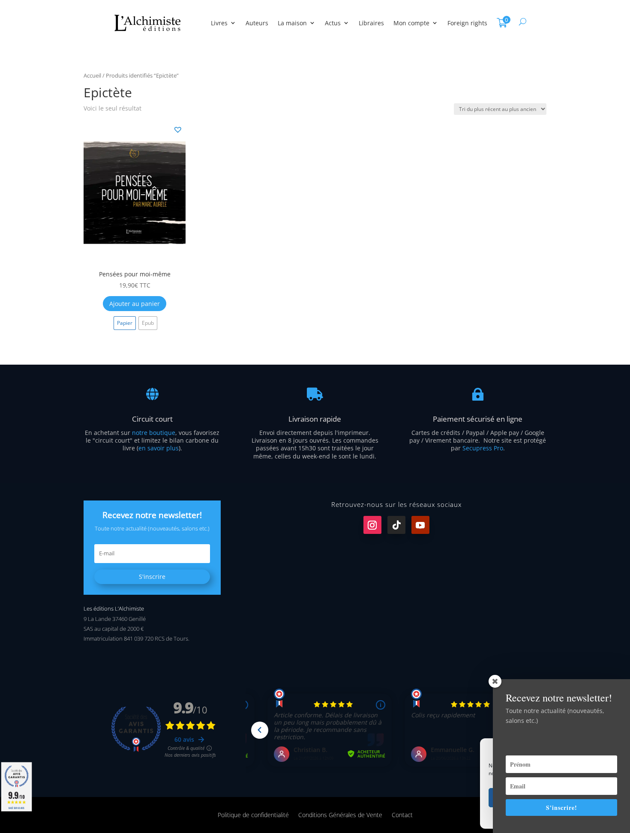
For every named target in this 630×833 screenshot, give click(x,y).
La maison (292, 23)
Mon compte (411, 23)
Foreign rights (467, 23)
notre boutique (153, 432)
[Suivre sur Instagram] (372, 525)
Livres (219, 23)
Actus (333, 23)
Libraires (371, 23)
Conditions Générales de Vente (340, 814)
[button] (177, 129)
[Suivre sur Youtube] (420, 525)
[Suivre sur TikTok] (396, 525)
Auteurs (257, 23)
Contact (402, 814)
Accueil (92, 75)
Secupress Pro (482, 448)
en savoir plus (158, 448)
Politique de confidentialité (253, 814)
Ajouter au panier (134, 304)
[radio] (124, 323)
